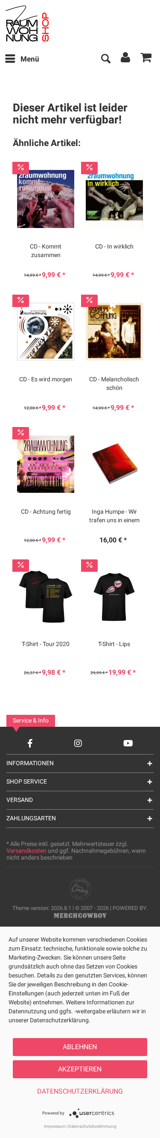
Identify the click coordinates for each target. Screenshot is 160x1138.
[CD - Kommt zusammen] (45, 199)
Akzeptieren (80, 1069)
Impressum (55, 1126)
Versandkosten (26, 850)
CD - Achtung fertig (46, 512)
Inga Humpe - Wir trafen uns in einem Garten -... (114, 516)
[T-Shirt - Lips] (114, 596)
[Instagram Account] (78, 743)
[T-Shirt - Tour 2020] (45, 596)
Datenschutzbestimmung (92, 1126)
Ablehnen (80, 1047)
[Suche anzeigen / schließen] (105, 59)
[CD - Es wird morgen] (45, 331)
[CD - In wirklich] (114, 199)
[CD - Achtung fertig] (45, 464)
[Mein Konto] (125, 59)
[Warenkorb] (146, 59)
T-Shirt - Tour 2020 (46, 644)
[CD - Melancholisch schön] (114, 331)
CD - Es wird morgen (45, 379)
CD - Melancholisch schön (114, 383)
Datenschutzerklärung (80, 1091)
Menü (29, 59)
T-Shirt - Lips (114, 644)
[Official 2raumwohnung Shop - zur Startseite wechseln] (37, 23)
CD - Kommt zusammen (45, 251)
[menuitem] (22, 59)
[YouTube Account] (128, 743)
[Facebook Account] (30, 743)
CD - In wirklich (114, 247)
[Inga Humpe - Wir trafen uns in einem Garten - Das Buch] (114, 464)
